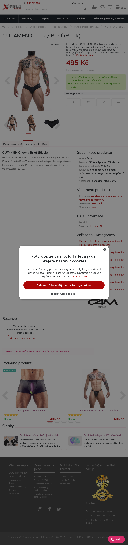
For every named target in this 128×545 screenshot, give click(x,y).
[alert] (64, 272)
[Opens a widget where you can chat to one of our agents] (116, 539)
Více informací (80, 276)
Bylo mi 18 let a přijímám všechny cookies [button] (64, 285)
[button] (64, 293)
